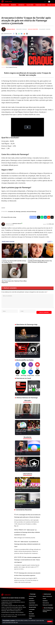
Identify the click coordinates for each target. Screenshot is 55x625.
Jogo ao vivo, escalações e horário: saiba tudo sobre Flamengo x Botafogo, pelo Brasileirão (26, 466)
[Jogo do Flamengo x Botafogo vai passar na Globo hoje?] (27, 448)
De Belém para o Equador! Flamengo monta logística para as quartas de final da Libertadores (27, 503)
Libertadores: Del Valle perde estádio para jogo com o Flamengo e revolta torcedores (27, 487)
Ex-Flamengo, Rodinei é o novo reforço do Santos (27, 414)
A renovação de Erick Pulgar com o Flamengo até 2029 (25, 430)
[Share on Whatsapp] (19, 33)
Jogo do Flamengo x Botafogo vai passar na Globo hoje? (27, 451)
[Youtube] (37, 365)
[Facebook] (49, 224)
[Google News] (30, 373)
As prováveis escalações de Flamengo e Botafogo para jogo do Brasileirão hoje (26, 353)
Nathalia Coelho (10, 29)
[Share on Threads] (27, 33)
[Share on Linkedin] (21, 33)
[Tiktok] (17, 373)
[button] (49, 621)
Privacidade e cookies (9, 620)
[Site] (47, 224)
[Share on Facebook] (13, 33)
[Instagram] (53, 224)
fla (14, 211)
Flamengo (18, 211)
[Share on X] (16, 33)
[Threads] (37, 373)
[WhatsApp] (23, 373)
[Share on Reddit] (24, 33)
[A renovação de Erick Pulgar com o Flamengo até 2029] (27, 427)
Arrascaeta (10, 211)
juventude (23, 211)
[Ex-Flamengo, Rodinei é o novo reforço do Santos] (27, 411)
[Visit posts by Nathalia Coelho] (3, 29)
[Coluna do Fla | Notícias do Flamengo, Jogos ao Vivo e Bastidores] (6, 1)
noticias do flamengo (31, 211)
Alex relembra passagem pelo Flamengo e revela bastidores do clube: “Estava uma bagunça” (27, 560)
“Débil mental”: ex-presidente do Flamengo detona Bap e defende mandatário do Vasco (27, 532)
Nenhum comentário (33, 29)
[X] (51, 224)
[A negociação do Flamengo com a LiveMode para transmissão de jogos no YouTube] (27, 388)
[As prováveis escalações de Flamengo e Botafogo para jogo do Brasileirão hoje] (27, 350)
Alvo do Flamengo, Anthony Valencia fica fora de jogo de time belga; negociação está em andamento (27, 336)
